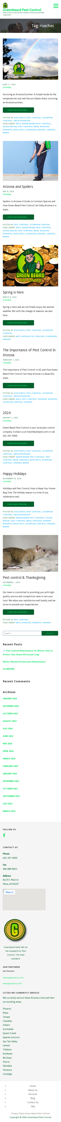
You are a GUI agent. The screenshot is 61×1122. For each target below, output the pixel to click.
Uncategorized (22, 120)
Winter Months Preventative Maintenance (24, 662)
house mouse (10, 126)
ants (18, 123)
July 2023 (7, 803)
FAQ (33, 1106)
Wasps (6, 132)
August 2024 (9, 721)
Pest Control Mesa (28, 126)
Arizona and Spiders (18, 187)
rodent (47, 521)
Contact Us (32, 1102)
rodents (7, 129)
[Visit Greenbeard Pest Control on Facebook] (4, 835)
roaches (44, 126)
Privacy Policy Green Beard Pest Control (30, 1113)
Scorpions (51, 336)
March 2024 (9, 758)
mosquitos (28, 336)
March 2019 (9, 811)
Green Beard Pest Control (36, 123)
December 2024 (11, 706)
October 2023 (10, 788)
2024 (7, 413)
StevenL (7, 87)
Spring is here (13, 292)
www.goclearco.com (12, 983)
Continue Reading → (18, 110)
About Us (32, 1090)
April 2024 (8, 751)
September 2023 (11, 796)
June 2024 (8, 736)
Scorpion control (36, 129)
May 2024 (7, 743)
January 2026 (10, 698)
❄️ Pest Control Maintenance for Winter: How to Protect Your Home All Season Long (28, 652)
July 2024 (7, 728)
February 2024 (10, 766)
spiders (51, 129)
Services (33, 1094)
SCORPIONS (9, 669)
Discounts (19, 117)
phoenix (42, 399)
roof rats (18, 129)
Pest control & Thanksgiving (24, 578)
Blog (32, 1098)
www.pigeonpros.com (13, 977)
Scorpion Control (40, 224)
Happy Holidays (14, 474)
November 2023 (11, 781)
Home (33, 1086)
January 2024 (10, 773)
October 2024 (10, 713)
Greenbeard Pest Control (22, 10)
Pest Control (34, 117)
